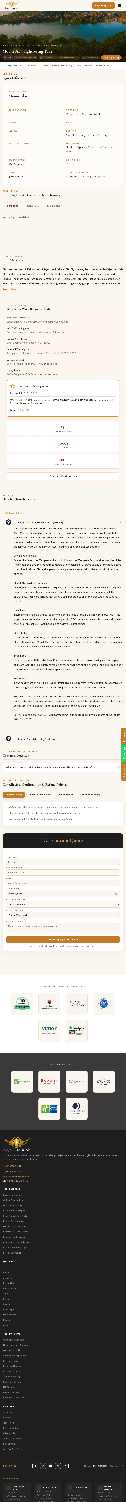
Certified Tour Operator (14, 1449)
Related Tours (102, 65)
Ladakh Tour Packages (14, 1221)
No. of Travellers (16, 899)
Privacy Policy (10, 1433)
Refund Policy (65, 794)
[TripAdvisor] (66, 1466)
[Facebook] (35, 1466)
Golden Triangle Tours (13, 1200)
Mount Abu (8, 1283)
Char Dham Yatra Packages (16, 1242)
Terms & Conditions (12, 1438)
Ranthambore (9, 1288)
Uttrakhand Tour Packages (15, 1232)
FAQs (78, 65)
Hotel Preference (16, 910)
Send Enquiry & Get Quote (63, 939)
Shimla (6, 1304)
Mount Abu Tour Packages (22, 45)
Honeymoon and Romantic (16, 1345)
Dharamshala (9, 1315)
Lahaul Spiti (8, 1309)
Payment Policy (14, 794)
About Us (7, 1412)
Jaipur (6, 1267)
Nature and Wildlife (12, 1350)
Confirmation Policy (40, 794)
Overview (44, 65)
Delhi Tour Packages (12, 1205)
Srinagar (7, 1299)
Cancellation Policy (90, 794)
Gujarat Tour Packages (14, 1210)
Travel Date (12, 889)
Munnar (6, 1320)
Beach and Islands (12, 1382)
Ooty (5, 1325)
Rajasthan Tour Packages (15, 1195)
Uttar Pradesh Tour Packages (17, 1216)
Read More (10, 289)
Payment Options (11, 1428)
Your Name (12, 857)
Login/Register (103, 5)
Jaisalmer (8, 1278)
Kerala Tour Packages (13, 1253)
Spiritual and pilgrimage (14, 1355)
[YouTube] (50, 1466)
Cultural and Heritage (13, 1340)
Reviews (88, 65)
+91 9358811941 (12, 1166)
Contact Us (8, 1417)
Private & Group (11, 1392)
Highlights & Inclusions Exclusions (20, 65)
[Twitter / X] (58, 1466)
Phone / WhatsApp (16, 868)
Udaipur (7, 1272)
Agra (5, 1293)
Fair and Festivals (11, 1371)
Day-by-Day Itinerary (62, 65)
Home (5, 45)
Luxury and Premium (13, 1366)
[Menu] (119, 5)
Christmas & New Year (14, 1397)
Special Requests (16, 921)
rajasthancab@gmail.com (16, 1176)
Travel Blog (8, 1423)
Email (9, 878)
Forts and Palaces (12, 1361)
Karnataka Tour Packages (15, 1247)
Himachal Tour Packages (15, 1226)
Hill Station (8, 1387)
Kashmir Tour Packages (14, 1237)
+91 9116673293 (12, 1171)
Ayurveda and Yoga (12, 1376)
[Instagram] (43, 1466)
